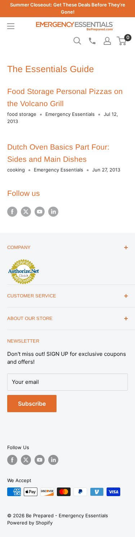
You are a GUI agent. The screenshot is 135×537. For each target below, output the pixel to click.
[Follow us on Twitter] (26, 212)
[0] (121, 41)
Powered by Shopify (30, 523)
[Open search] (77, 41)
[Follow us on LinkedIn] (53, 212)
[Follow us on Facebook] (12, 212)
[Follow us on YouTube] (40, 212)
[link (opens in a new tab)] (23, 260)
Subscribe (32, 403)
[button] (121, 41)
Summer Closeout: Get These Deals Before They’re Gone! (67, 8)
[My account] (107, 41)
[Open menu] (10, 26)
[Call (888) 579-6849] (92, 41)
